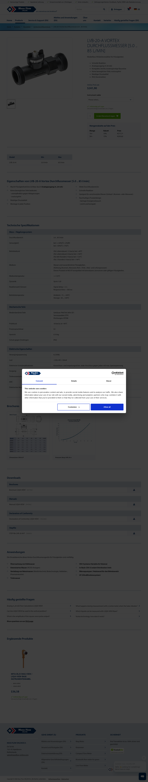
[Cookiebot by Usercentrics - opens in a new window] (113, 373)
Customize (72, 407)
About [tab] (108, 381)
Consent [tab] (39, 381)
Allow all (107, 407)
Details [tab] (74, 381)
